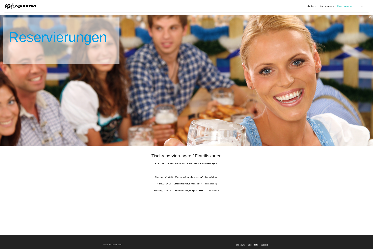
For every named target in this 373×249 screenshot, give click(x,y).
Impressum (240, 245)
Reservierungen (344, 6)
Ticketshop (211, 183)
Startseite (311, 6)
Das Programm (327, 6)
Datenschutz (253, 245)
